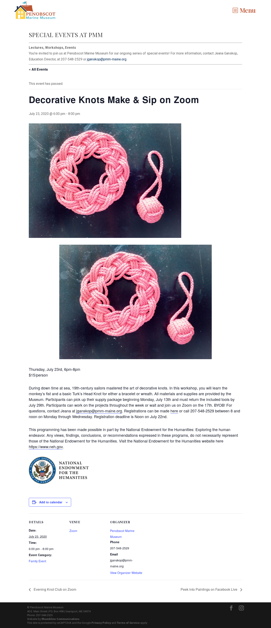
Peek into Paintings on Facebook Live (209, 589)
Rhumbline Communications (60, 619)
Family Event (37, 561)
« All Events (38, 69)
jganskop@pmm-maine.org (106, 59)
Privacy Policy (101, 622)
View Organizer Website (126, 573)
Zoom (73, 531)
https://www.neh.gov (46, 446)
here (174, 410)
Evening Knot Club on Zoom (54, 589)
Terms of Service (128, 622)
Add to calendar (50, 502)
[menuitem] (244, 10)
